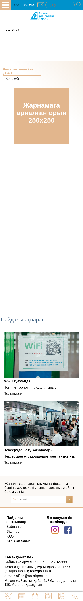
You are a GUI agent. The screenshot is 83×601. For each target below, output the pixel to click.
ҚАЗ (16, 4)
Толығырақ (13, 393)
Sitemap (12, 531)
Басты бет (9, 30)
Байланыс (14, 527)
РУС (24, 4)
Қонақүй (12, 78)
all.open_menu (5, 5)
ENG (32, 4)
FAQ (10, 536)
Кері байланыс (18, 541)
